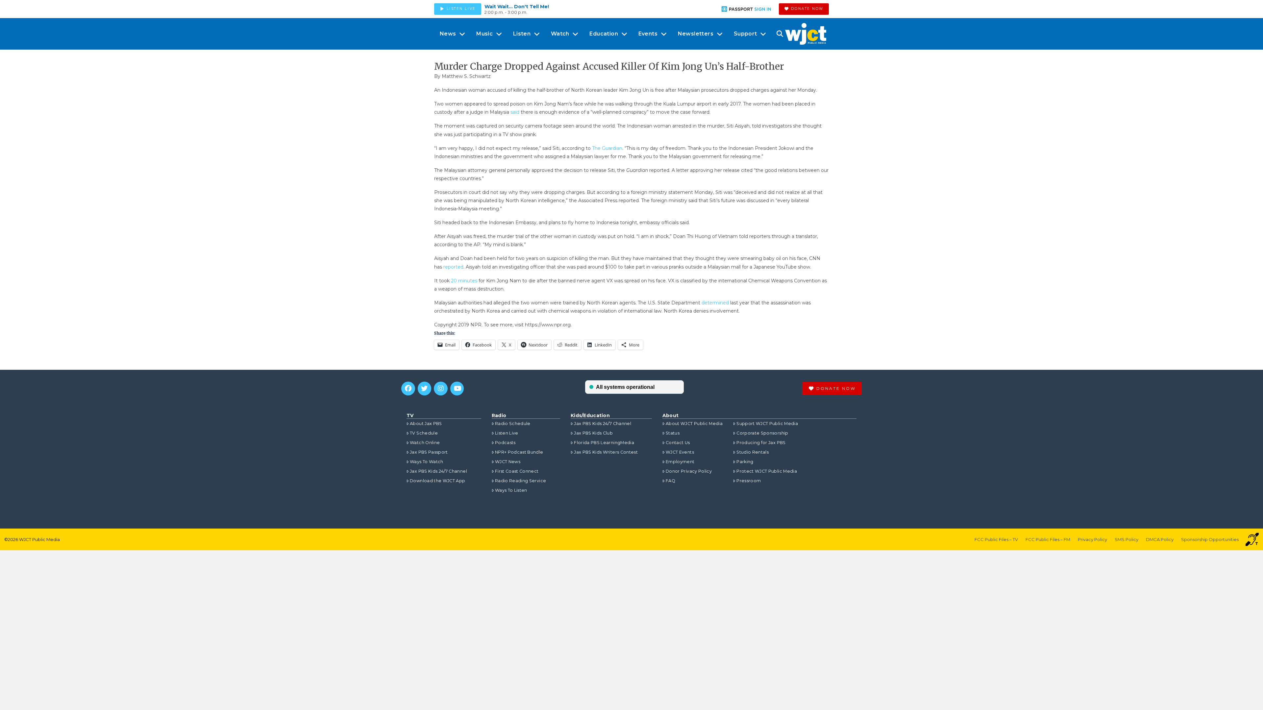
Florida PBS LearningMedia (604, 442)
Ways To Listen (511, 490)
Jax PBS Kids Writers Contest (606, 452)
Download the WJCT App (437, 480)
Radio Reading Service (520, 480)
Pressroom (748, 480)
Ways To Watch (426, 461)
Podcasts (505, 442)
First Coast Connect (517, 471)
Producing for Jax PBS (760, 442)
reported (453, 267)
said (515, 112)
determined (715, 303)
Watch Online (425, 442)
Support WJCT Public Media (767, 423)
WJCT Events (680, 452)
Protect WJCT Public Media (766, 471)
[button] (779, 34)
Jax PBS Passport (429, 452)
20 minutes (464, 281)
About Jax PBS (426, 423)
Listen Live (506, 433)
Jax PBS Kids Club (593, 433)
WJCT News (507, 461)
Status (673, 433)
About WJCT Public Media (694, 423)
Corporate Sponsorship (762, 433)
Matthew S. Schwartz (466, 76)
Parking (744, 461)
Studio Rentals (752, 452)
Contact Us (678, 442)
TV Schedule (424, 433)
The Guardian (607, 148)
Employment (680, 461)
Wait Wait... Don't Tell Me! (516, 7)
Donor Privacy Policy (689, 471)
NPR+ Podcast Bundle (519, 452)
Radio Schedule (513, 423)
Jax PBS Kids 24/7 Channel (438, 471)
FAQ (670, 480)
